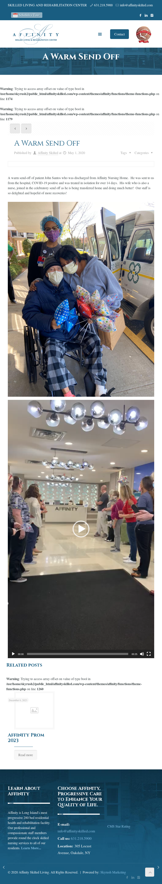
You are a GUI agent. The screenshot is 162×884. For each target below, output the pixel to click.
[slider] (77, 654)
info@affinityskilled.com (136, 5)
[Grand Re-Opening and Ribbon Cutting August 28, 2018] (3, 867)
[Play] (13, 654)
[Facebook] (140, 15)
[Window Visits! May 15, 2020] (158, 867)
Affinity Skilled (48, 152)
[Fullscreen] (149, 654)
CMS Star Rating (118, 826)
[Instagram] (152, 15)
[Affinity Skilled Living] (36, 34)
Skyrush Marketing (113, 872)
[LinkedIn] (146, 15)
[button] (81, 529)
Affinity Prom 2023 (26, 738)
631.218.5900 (103, 5)
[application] (81, 529)
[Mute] (142, 654)
